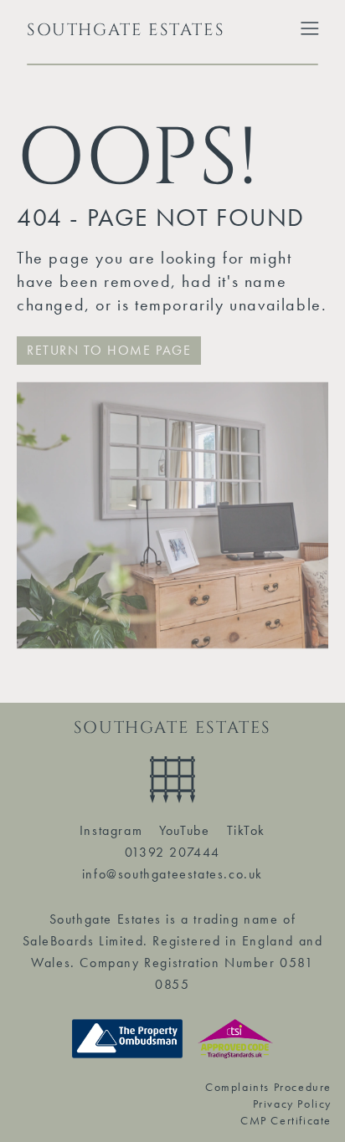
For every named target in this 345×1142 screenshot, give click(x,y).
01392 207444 (172, 852)
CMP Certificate (286, 1120)
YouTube (184, 830)
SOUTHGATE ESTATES (125, 29)
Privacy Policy (292, 1103)
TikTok (246, 830)
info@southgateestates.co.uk (172, 874)
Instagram (111, 830)
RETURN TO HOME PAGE (109, 350)
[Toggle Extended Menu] (310, 28)
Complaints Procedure (268, 1086)
